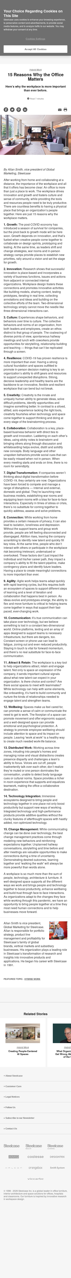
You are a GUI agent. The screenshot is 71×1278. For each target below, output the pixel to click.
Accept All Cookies (35, 49)
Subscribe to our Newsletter (19, 1118)
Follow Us (10, 1107)
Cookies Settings (35, 38)
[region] (35, 28)
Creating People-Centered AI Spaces (22, 1052)
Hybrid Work (35, 69)
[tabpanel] (35, 135)
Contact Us (11, 1128)
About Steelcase (14, 1076)
